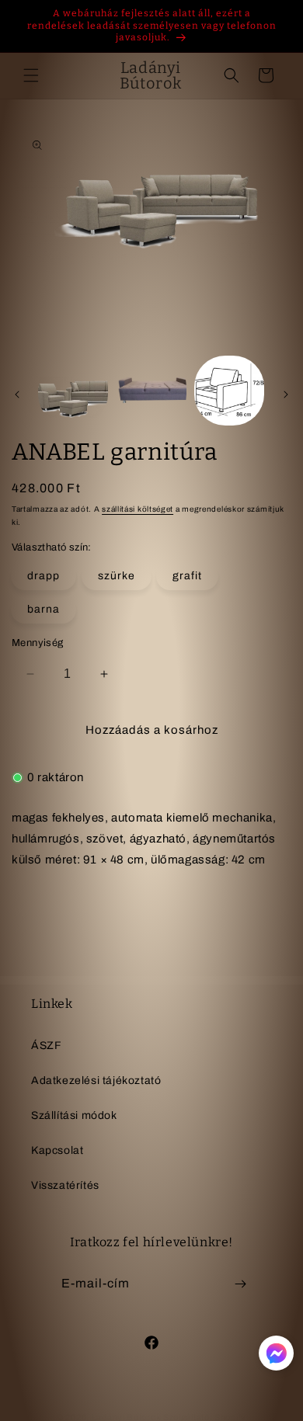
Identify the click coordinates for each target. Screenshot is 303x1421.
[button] (31, 75)
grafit (187, 576)
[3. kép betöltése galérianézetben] (229, 391)
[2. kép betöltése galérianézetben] (151, 391)
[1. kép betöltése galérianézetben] (73, 391)
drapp (43, 576)
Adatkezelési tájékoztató (96, 1080)
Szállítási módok (74, 1115)
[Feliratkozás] (240, 1284)
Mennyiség (38, 643)
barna (43, 609)
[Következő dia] (286, 394)
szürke (116, 576)
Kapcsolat (57, 1150)
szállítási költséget (137, 509)
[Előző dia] (17, 394)
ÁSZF (46, 1045)
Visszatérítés (65, 1185)
